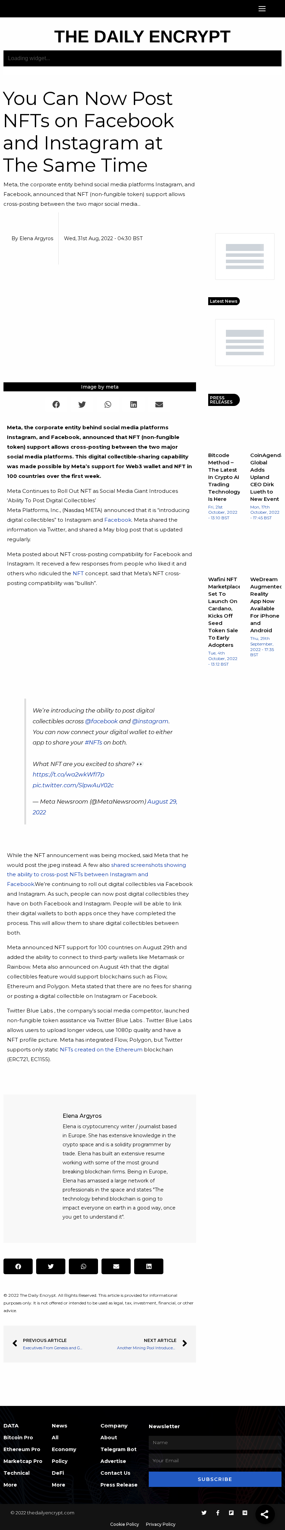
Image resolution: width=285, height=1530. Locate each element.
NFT (78, 573)
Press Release (119, 1485)
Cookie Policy (124, 1524)
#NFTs (93, 742)
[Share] (265, 1514)
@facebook (101, 721)
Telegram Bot (118, 1449)
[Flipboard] (231, 1512)
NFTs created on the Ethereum (101, 1049)
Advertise (113, 1461)
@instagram (150, 721)
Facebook (117, 519)
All (55, 1437)
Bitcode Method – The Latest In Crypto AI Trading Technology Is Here (224, 477)
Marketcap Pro (22, 1461)
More (10, 1485)
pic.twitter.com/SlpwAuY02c (73, 785)
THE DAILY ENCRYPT (142, 36)
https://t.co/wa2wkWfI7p (68, 774)
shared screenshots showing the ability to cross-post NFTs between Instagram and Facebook (96, 875)
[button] (262, 8)
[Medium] (244, 1512)
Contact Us (115, 1473)
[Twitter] (204, 1512)
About (108, 1437)
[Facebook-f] (217, 1512)
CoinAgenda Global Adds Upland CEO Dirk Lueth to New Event (267, 477)
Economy (64, 1449)
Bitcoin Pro (18, 1437)
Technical (16, 1473)
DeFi (58, 1473)
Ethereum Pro (21, 1449)
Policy (59, 1461)
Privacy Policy (161, 1524)
